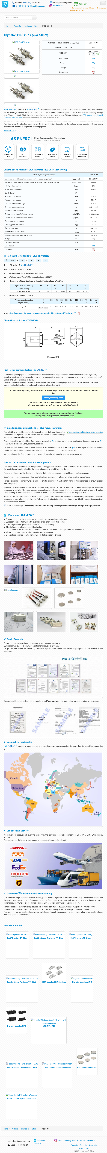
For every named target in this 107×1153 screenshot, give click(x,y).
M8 (93, 58)
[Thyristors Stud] (22, 42)
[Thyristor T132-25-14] (53, 338)
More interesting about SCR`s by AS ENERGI (76, 1140)
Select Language (37, 6)
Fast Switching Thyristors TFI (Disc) (48, 938)
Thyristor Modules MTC (16, 1026)
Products (74, 1145)
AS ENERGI (58, 5)
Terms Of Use (84, 1148)
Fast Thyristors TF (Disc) (17, 938)
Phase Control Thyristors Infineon (57, 1067)
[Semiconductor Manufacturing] (18, 550)
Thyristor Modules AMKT (82, 982)
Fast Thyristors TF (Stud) (80, 938)
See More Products (39, 1142)
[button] (80, 3)
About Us (83, 1145)
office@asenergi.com (62, 2)
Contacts (93, 1145)
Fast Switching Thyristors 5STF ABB (22, 1067)
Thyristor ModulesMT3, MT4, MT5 (48, 1024)
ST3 (93, 63)
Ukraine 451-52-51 (27, 2)
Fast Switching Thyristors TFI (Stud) (21, 982)
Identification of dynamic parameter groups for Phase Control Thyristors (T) (43, 313)
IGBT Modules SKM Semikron (54, 982)
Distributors (21, 5)
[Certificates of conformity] (53, 675)
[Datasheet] (93, 72)
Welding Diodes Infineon (87, 1067)
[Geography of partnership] (53, 789)
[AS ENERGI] (5, 4)
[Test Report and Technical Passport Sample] (53, 720)
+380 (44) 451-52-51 (19, 1144)
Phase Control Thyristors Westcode (21, 1098)
